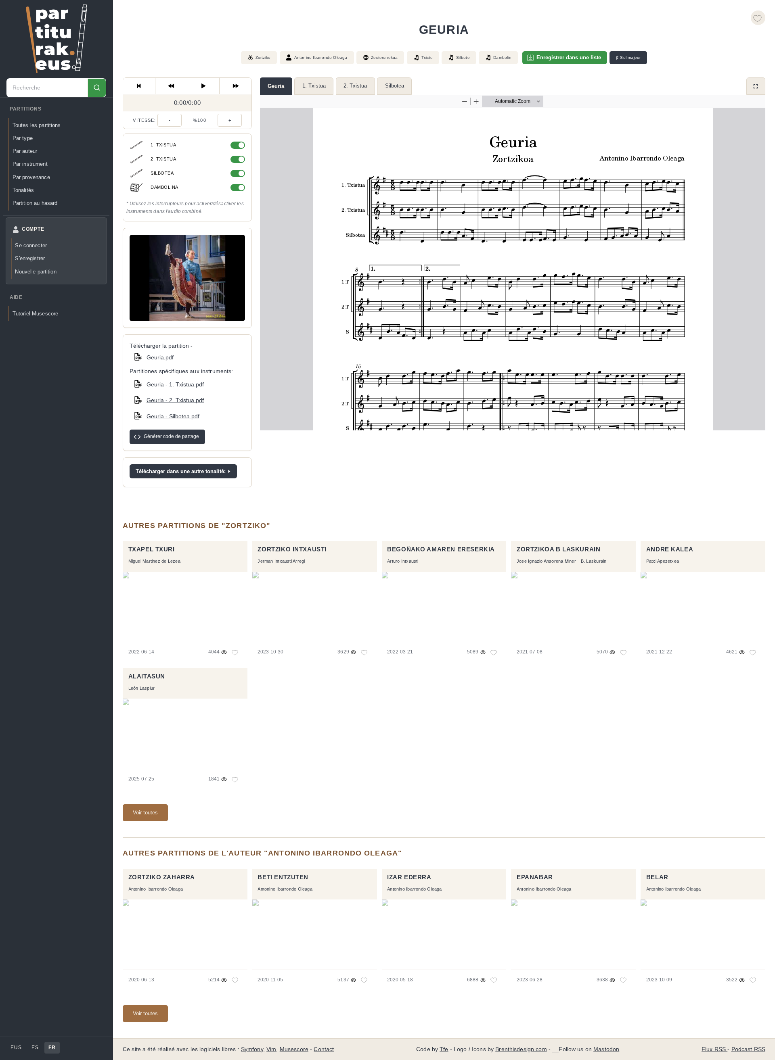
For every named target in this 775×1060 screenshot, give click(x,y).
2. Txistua (355, 86)
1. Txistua (314, 86)
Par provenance (31, 177)
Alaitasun (146, 676)
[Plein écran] (755, 86)
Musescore (294, 1049)
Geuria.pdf (160, 357)
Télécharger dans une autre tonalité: (181, 471)
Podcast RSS (748, 1049)
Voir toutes (145, 813)
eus (15, 1047)
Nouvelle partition (35, 272)
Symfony (252, 1049)
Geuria (276, 86)
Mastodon (606, 1049)
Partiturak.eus (56, 39)
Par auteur (25, 151)
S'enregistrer (30, 258)
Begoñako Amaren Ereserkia (441, 549)
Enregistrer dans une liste (568, 57)
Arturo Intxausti (402, 561)
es (34, 1047)
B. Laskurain (594, 561)
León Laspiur (141, 688)
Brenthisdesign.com (521, 1049)
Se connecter (31, 245)
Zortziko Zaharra (161, 877)
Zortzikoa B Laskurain (558, 549)
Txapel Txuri (151, 549)
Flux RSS (714, 1049)
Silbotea (394, 86)
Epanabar (535, 877)
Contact (324, 1049)
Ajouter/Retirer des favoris (758, 17)
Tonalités (23, 190)
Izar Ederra (409, 877)
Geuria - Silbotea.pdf (173, 416)
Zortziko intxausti (292, 549)
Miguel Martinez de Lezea (154, 561)
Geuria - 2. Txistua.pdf (175, 400)
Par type (23, 138)
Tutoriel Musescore (35, 314)
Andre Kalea (669, 549)
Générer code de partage (171, 436)
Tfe (444, 1049)
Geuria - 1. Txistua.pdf (175, 384)
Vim (271, 1049)
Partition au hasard (35, 203)
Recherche (97, 88)
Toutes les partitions (37, 125)
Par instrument (30, 164)
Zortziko (263, 57)
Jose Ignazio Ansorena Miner (546, 561)
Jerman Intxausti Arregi (281, 561)
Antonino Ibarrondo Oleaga (321, 57)
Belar (657, 877)
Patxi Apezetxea (662, 561)
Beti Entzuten (283, 877)
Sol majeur (628, 58)
